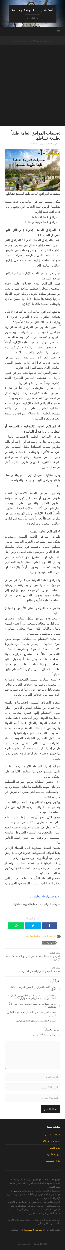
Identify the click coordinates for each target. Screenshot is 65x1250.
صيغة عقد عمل (52, 1134)
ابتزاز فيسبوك (53, 1160)
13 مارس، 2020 (53, 144)
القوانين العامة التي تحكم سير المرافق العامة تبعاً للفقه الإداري (33, 956)
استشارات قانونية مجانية (32, 10)
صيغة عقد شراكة (51, 1141)
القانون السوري (48, 936)
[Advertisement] (32, 93)
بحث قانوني (54, 1147)
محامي (17, 1190)
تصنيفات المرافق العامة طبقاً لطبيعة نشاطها (35, 136)
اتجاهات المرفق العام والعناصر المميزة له (39, 970)
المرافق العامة (48, 943)
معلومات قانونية (33, 936)
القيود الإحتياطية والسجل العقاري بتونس (36, 1020)
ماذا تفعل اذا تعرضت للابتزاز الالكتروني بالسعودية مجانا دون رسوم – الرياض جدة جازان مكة (32, 997)
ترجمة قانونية (53, 1154)
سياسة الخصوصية (33, 1229)
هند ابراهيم (43, 144)
